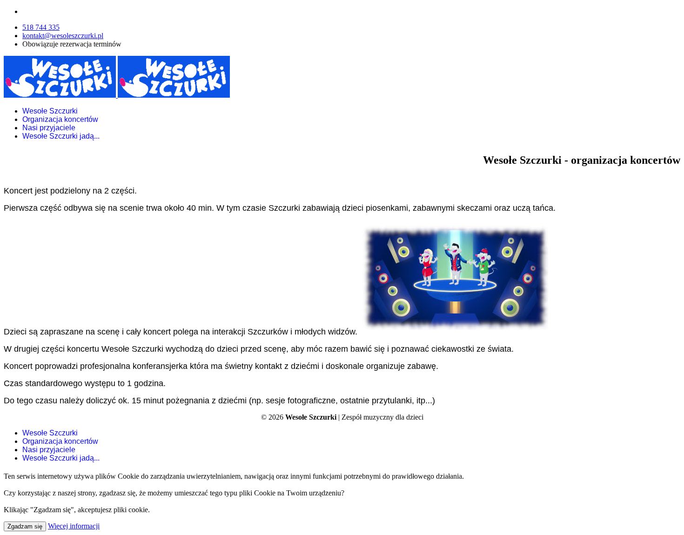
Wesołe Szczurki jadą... (61, 136)
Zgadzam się (24, 526)
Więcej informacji (74, 526)
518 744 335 (41, 27)
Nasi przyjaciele (48, 128)
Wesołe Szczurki (50, 111)
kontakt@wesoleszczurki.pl (62, 36)
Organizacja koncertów (60, 119)
